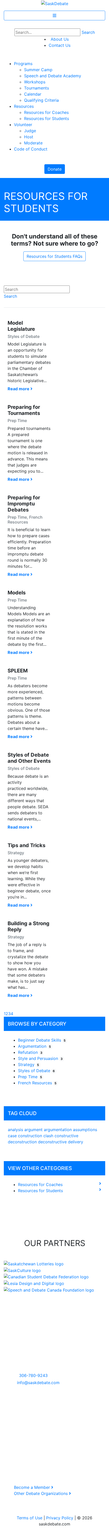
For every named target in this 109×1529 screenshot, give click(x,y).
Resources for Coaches (40, 1184)
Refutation (30, 1052)
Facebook (17, 1413)
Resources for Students (40, 1190)
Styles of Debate (36, 1070)
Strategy (28, 1064)
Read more (19, 388)
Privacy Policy (59, 1517)
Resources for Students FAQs (54, 256)
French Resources (37, 1082)
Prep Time (30, 1076)
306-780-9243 (33, 1375)
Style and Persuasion (40, 1058)
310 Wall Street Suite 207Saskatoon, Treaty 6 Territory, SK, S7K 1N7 (32, 1357)
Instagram (17, 1419)
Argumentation (34, 1046)
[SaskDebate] (54, 3)
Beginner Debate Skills (42, 1040)
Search (88, 32)
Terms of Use (29, 1517)
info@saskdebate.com (38, 1382)
